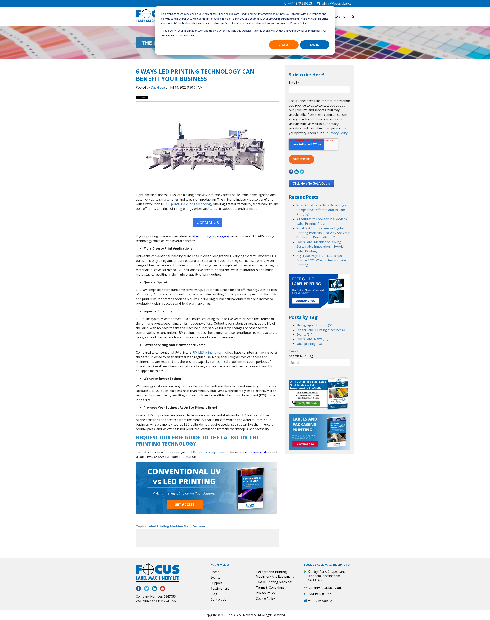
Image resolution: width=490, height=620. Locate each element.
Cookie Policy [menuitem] (265, 598)
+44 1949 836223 (300, 3)
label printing (309, 344)
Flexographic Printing (314, 325)
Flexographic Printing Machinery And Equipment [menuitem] (275, 574)
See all (293, 351)
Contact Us (207, 222)
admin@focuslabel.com (337, 3)
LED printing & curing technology (188, 204)
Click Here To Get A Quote (311, 183)
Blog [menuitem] (214, 594)
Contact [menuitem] (340, 16)
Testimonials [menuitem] (220, 588)
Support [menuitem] (216, 583)
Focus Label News (312, 339)
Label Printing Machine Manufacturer (176, 526)
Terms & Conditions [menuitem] (270, 587)
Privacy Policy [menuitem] (265, 593)
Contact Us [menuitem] (218, 599)
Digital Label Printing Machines (322, 330)
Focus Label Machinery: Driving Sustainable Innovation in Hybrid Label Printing (320, 246)
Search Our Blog (301, 356)
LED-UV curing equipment (208, 452)
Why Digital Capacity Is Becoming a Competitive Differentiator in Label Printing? (321, 209)
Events (304, 334)
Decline (314, 44)
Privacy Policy (338, 133)
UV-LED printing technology (213, 352)
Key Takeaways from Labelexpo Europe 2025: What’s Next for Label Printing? (321, 260)
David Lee (158, 87)
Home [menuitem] (215, 572)
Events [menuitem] (215, 577)
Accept (283, 44)
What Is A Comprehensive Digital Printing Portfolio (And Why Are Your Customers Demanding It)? (323, 232)
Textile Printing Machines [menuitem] (274, 582)
